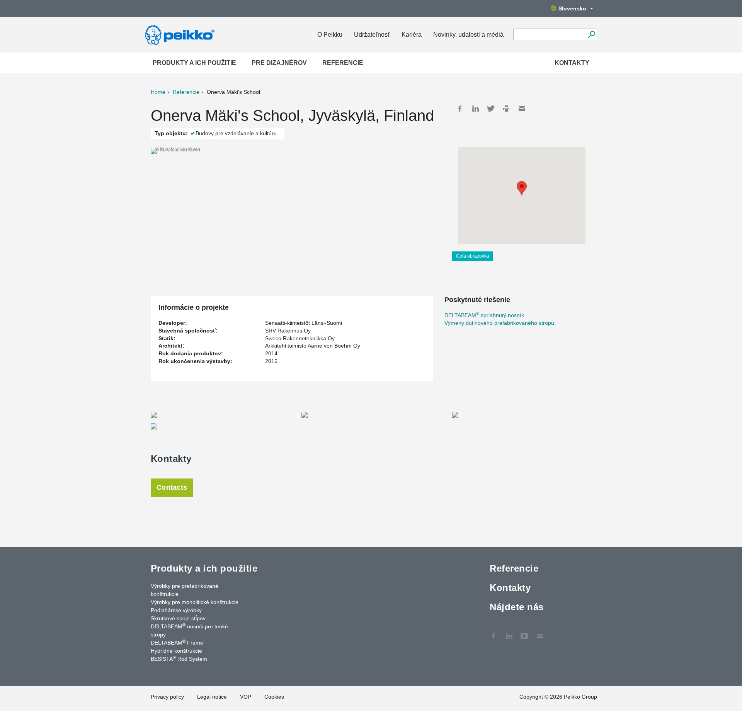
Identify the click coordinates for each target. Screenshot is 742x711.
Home (158, 92)
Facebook (460, 108)
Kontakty (572, 62)
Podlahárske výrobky (176, 610)
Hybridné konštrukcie (176, 651)
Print (506, 108)
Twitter (491, 108)
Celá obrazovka (472, 256)
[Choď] (591, 34)
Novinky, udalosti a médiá (468, 34)
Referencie (342, 62)
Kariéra (412, 34)
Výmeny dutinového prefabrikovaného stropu (499, 323)
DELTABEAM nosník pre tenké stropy (189, 630)
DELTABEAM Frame (177, 642)
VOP (245, 697)
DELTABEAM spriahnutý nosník (484, 315)
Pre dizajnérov (279, 62)
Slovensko (572, 8)
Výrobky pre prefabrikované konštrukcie (184, 590)
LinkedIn (475, 108)
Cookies (274, 697)
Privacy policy (167, 697)
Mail (522, 108)
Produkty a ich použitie (194, 62)
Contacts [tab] (172, 487)
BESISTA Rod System (179, 658)
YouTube (524, 632)
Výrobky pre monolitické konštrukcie (194, 602)
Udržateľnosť (372, 34)
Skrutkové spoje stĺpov (178, 618)
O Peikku (329, 34)
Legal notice (212, 697)
